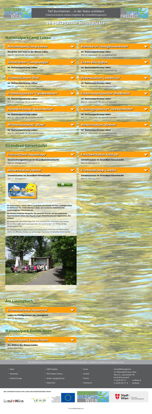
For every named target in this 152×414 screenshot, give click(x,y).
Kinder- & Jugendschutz (55, 378)
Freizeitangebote (74, 4)
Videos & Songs (16, 378)
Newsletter (88, 4)
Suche (119, 4)
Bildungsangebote (57, 4)
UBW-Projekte (52, 369)
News (12, 369)
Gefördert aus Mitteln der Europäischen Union (106, 362)
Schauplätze (42, 4)
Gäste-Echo (100, 4)
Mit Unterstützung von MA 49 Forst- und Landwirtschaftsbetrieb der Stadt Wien (57, 362)
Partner (86, 378)
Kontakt (86, 374)
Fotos (68, 184)
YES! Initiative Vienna (54, 374)
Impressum (87, 383)
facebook (135, 383)
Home (33, 4)
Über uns (111, 4)
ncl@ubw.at (136, 380)
